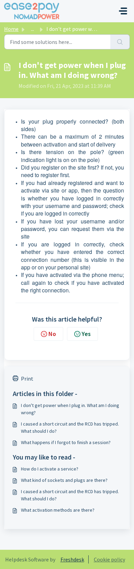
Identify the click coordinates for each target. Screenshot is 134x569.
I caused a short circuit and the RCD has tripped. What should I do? (70, 427)
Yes (86, 334)
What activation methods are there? (57, 510)
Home (11, 28)
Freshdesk (72, 559)
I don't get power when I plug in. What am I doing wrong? (70, 409)
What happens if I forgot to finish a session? (66, 442)
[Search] (120, 41)
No (52, 334)
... (32, 28)
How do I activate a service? (49, 469)
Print (27, 378)
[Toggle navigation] (123, 11)
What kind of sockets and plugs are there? (64, 480)
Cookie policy (109, 559)
